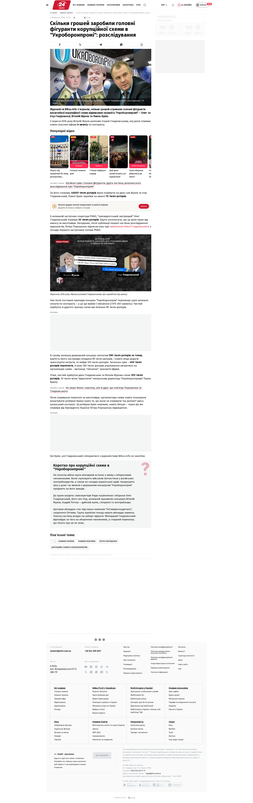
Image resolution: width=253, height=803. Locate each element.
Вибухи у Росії (99, 709)
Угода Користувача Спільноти (163, 663)
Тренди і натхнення (139, 732)
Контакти (182, 647)
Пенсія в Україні (176, 709)
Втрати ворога (99, 713)
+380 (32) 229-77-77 (138, 771)
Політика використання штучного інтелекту (160, 652)
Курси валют (174, 695)
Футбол (172, 729)
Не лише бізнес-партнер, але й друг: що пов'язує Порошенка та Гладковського (96, 389)
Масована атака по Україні (104, 706)
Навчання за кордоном (103, 739)
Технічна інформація (159, 672)
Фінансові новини (177, 699)
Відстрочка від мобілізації (142, 706)
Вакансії (181, 651)
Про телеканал (129, 660)
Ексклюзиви (113, 5)
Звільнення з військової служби (144, 691)
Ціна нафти (174, 691)
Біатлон (172, 736)
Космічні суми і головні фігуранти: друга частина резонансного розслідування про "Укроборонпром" (95, 185)
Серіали (57, 739)
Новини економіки (178, 688)
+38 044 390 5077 (93, 651)
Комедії (57, 736)
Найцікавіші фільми (63, 725)
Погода (57, 709)
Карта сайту (183, 664)
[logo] (61, 5)
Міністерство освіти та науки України (109, 725)
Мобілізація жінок (138, 699)
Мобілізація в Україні (142, 688)
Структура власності (186, 656)
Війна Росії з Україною (104, 688)
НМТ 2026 (97, 732)
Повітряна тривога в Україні (105, 702)
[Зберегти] (141, 45)
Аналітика (128, 5)
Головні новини (61, 691)
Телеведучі (127, 664)
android (130, 785)
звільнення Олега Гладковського (129, 226)
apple (144, 785)
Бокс (171, 725)
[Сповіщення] (173, 5)
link (85, 666)
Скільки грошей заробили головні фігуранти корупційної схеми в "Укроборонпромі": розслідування (113, 13)
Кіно (56, 722)
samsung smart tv (175, 785)
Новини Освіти (100, 722)
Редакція (126, 651)
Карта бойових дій (101, 695)
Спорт (172, 722)
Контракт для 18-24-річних (142, 702)
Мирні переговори (101, 699)
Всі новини (79, 5)
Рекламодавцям (129, 669)
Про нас (126, 647)
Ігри (138, 5)
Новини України (95, 5)
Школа (95, 729)
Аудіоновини (59, 706)
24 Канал (54, 13)
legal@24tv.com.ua (153, 773)
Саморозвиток (99, 736)
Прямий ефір (60, 699)
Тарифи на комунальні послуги (182, 702)
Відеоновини (60, 702)
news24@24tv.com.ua (60, 651)
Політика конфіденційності (162, 647)
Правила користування (132, 673)
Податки (172, 706)
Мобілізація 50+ (137, 695)
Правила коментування (160, 668)
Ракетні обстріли (100, 691)
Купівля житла (137, 729)
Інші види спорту (176, 739)
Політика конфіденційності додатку (162, 658)
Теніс (171, 732)
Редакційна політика (131, 656)
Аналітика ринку (138, 725)
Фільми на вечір (61, 732)
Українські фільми (62, 729)
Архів (180, 660)
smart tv (159, 785)
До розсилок (102, 756)
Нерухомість (137, 722)
